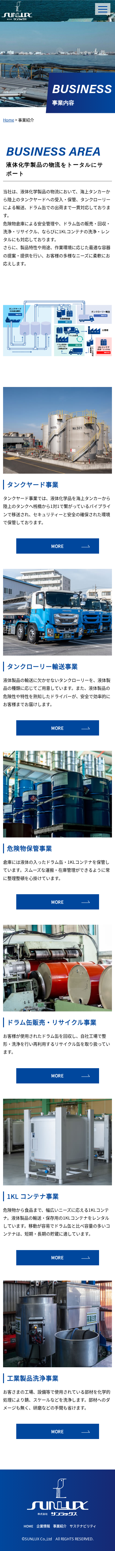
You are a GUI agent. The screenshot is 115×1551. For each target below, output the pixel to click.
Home (8, 120)
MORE (57, 546)
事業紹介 (60, 1526)
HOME (28, 1526)
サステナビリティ (83, 1526)
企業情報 (43, 1526)
